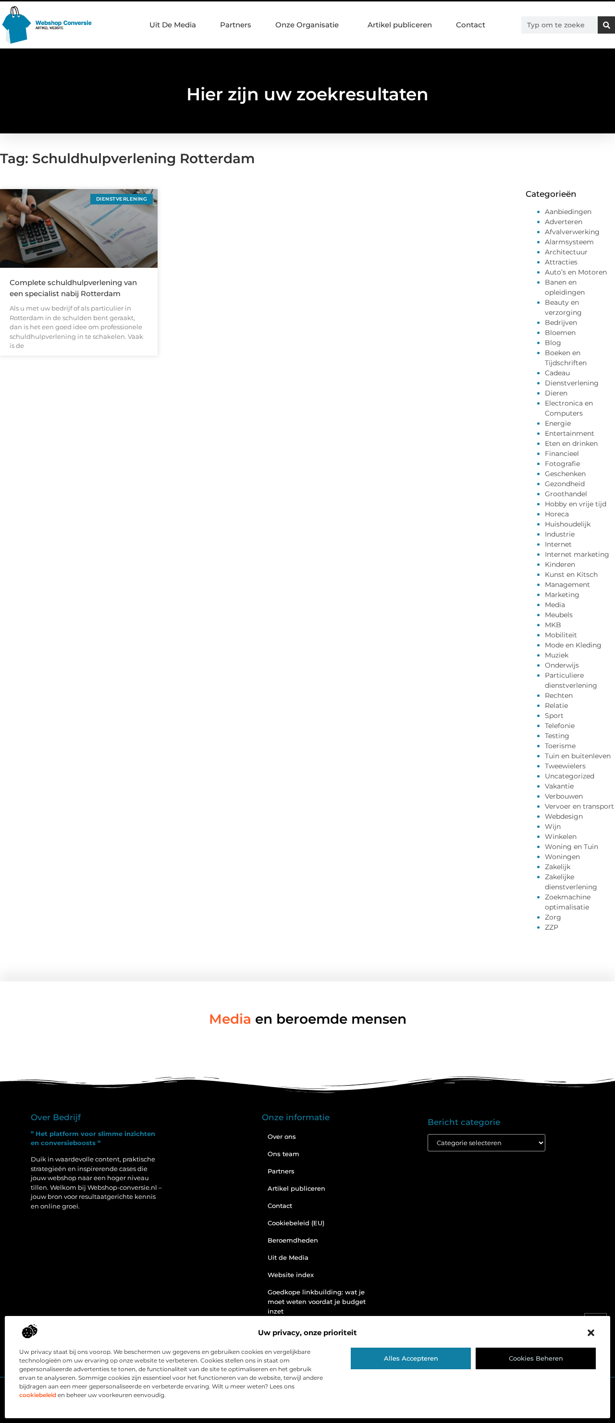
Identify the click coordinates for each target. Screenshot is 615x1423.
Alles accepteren (411, 1358)
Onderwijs (562, 665)
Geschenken (565, 473)
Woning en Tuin (571, 846)
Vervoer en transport (579, 806)
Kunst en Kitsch (571, 574)
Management (567, 584)
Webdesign (564, 816)
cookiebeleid (37, 1395)
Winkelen (561, 836)
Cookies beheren (536, 1358)
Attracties (561, 262)
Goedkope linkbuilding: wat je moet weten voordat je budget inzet (317, 1301)
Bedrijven (561, 322)
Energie (558, 423)
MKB (553, 625)
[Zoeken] (606, 25)
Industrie (560, 534)
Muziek (556, 655)
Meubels (559, 614)
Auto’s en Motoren (576, 272)
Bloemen (560, 332)
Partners (235, 24)
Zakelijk (557, 866)
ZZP (551, 927)
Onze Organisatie (307, 24)
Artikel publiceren (400, 24)
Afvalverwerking (572, 231)
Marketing (562, 594)
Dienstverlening (572, 383)
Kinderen (560, 564)
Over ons (282, 1136)
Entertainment (569, 433)
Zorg (553, 917)
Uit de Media (288, 1257)
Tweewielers (565, 766)
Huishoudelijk (567, 524)
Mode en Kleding (573, 645)
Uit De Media (172, 24)
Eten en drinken (571, 443)
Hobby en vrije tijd (575, 504)
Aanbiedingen (568, 211)
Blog (553, 342)
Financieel (562, 453)
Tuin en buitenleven (578, 756)
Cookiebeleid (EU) (296, 1223)
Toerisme (560, 745)
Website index (291, 1275)
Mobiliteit (561, 635)
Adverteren (563, 221)
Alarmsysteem (569, 242)
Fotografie (562, 463)
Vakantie (559, 786)
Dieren (556, 393)
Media (555, 604)
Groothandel (566, 494)
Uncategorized (569, 776)
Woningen (562, 856)
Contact (470, 24)
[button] (591, 1333)
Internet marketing (577, 554)
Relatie (556, 705)
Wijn (553, 826)
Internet (558, 544)
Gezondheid (565, 483)
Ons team (283, 1154)
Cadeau (557, 373)
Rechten (559, 695)
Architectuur (566, 252)
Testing (557, 735)
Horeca (557, 514)
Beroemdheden (293, 1240)
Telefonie (560, 725)
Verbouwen (564, 796)
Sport (554, 715)
